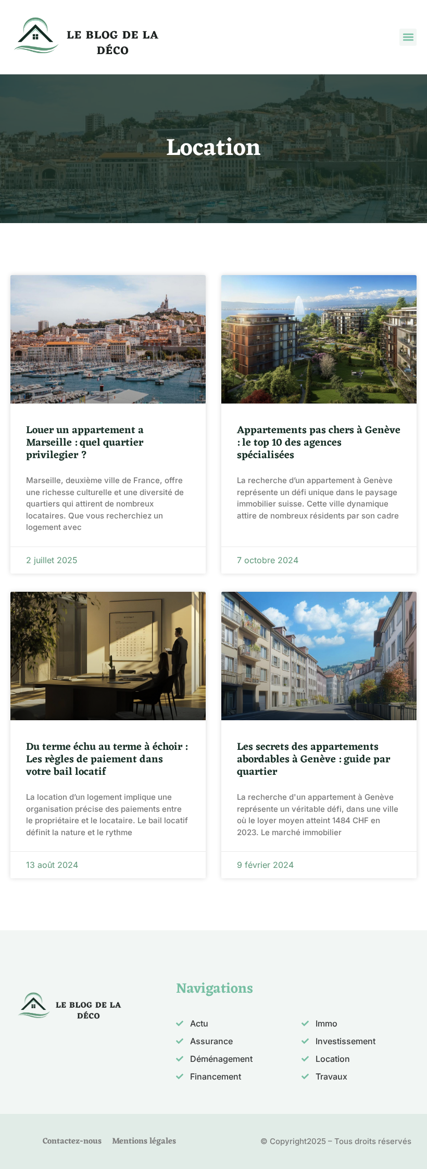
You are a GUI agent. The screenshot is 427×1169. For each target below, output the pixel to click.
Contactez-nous (72, 1141)
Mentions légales (144, 1141)
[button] (408, 37)
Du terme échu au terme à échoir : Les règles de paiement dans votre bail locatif (106, 760)
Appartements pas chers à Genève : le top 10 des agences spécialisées (318, 443)
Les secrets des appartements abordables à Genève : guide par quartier (313, 760)
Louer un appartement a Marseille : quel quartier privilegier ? (85, 443)
